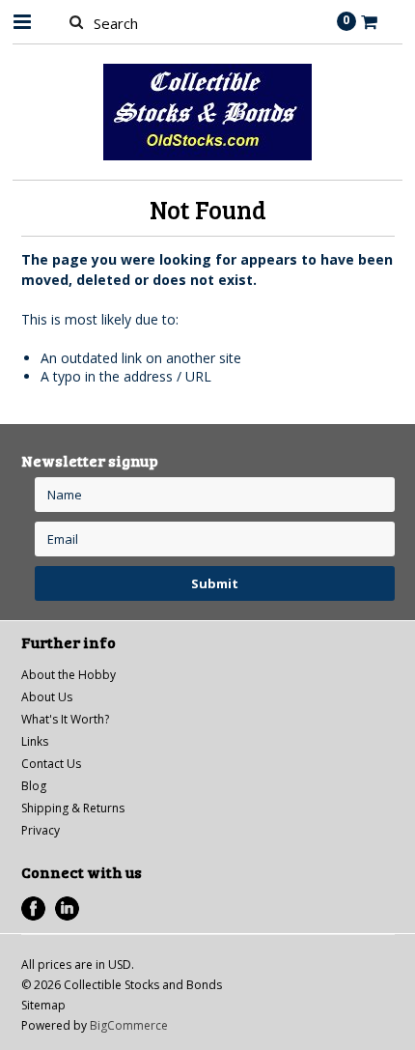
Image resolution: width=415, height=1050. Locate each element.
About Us (46, 697)
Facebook (33, 908)
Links (34, 741)
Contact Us (51, 763)
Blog (33, 786)
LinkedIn (67, 908)
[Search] (77, 21)
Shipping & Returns (72, 808)
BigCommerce (129, 1025)
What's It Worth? (65, 719)
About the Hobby (68, 675)
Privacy (40, 830)
